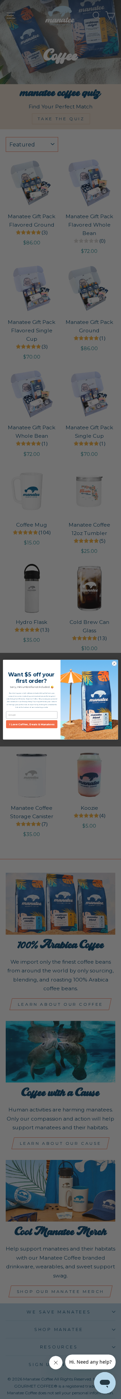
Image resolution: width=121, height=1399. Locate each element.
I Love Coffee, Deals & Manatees (31, 724)
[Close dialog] (114, 663)
